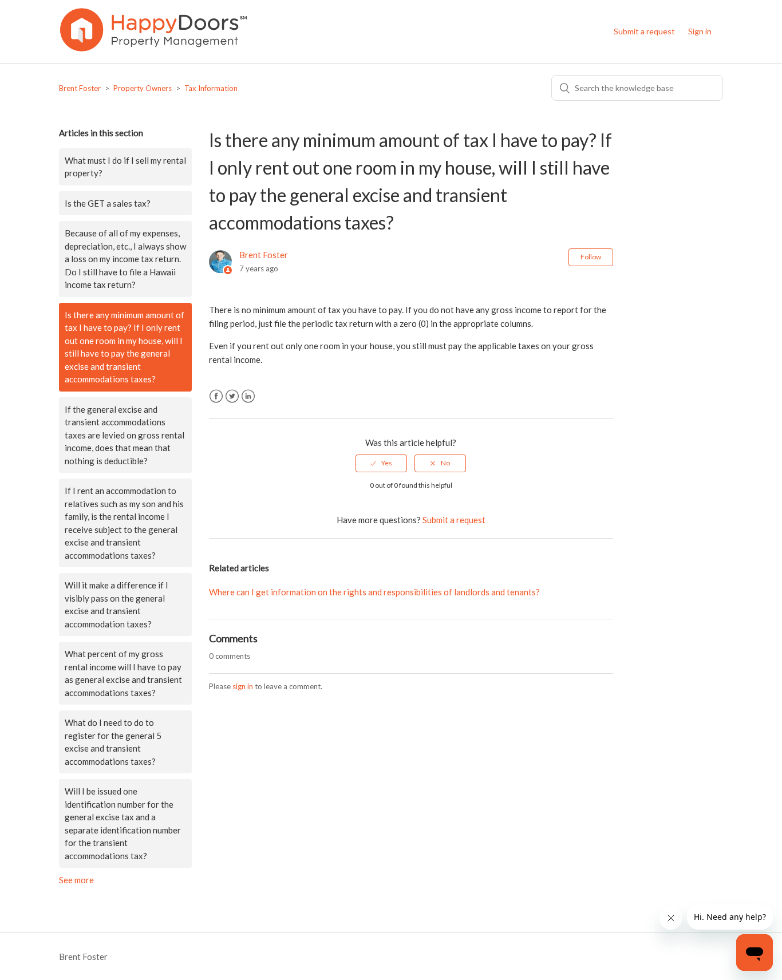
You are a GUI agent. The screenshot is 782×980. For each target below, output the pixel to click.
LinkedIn (248, 396)
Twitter (232, 396)
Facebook (216, 396)
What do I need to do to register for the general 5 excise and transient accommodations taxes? (113, 741)
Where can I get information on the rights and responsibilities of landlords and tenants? (374, 592)
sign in (242, 686)
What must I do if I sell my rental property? (125, 167)
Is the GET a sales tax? (108, 203)
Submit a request (644, 31)
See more (76, 880)
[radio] (381, 463)
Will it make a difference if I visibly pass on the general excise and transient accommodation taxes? (116, 604)
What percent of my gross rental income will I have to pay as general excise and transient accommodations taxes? (123, 673)
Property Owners (142, 88)
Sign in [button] (700, 31)
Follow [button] (590, 256)
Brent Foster (80, 88)
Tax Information (211, 88)
